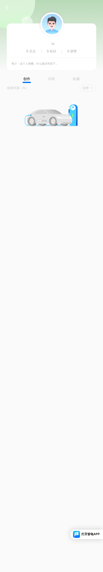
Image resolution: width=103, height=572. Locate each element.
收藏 (76, 79)
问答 (51, 79)
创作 (26, 79)
